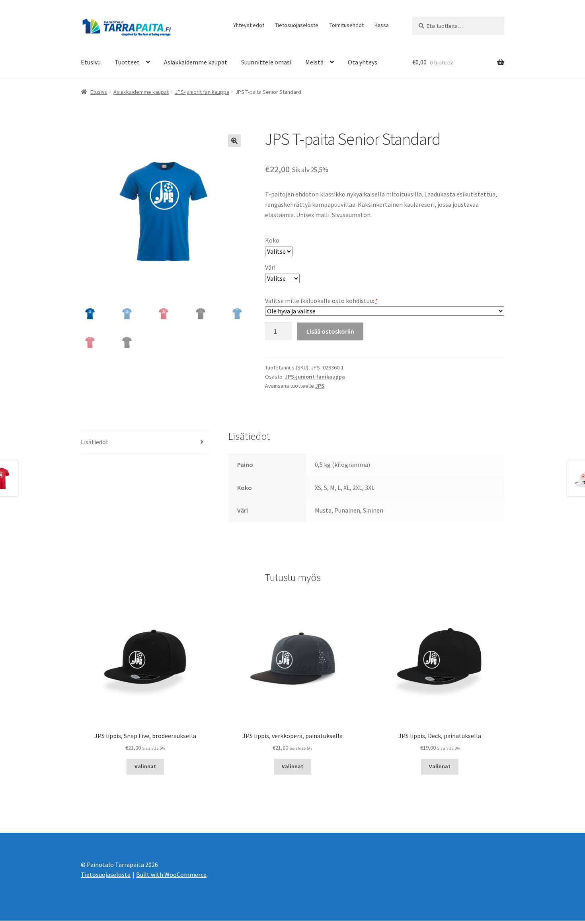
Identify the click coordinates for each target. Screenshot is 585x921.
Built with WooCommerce (171, 874)
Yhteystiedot (248, 25)
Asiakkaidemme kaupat (195, 62)
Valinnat (145, 766)
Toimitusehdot (347, 25)
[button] (234, 140)
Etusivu (91, 62)
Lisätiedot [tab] (95, 442)
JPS (319, 385)
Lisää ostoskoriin (330, 331)
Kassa (381, 25)
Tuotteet (127, 62)
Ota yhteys (362, 62)
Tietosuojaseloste (296, 25)
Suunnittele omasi (266, 62)
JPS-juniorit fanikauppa (202, 91)
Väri (270, 267)
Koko (272, 240)
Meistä (314, 62)
